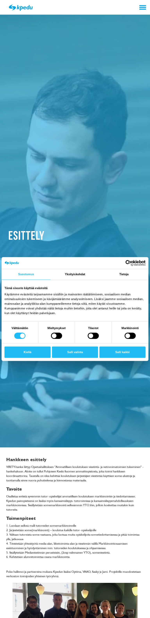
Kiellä (27, 352)
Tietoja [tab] (124, 274)
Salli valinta (75, 352)
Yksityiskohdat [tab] (75, 274)
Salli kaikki (122, 352)
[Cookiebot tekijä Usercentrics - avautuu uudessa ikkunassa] (128, 263)
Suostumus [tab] (26, 274)
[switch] (56, 336)
